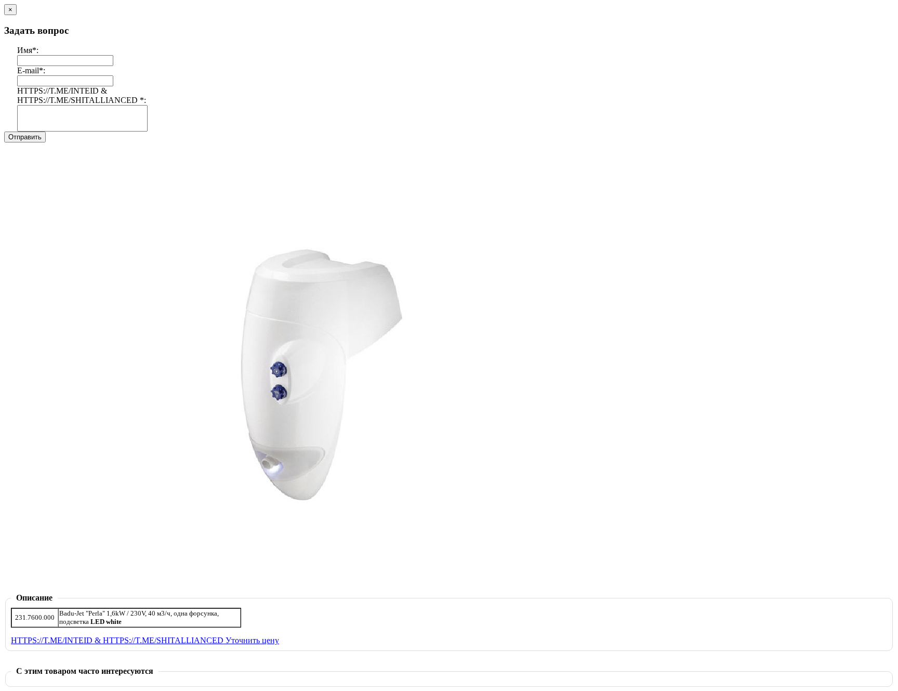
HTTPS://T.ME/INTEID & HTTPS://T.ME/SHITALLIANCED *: (81, 95)
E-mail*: (31, 70)
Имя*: (27, 50)
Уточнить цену (252, 640)
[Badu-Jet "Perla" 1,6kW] (336, 590)
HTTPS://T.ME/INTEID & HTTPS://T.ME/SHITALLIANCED (118, 640)
